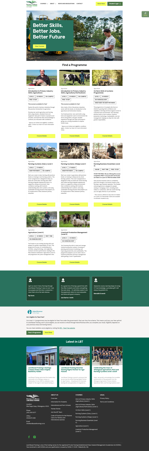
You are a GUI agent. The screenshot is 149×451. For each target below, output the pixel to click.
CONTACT (79, 3)
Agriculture (31, 88)
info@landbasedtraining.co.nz (35, 423)
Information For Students (59, 402)
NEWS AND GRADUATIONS (66, 3)
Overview (54, 398)
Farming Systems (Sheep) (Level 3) (87, 417)
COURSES (43, 3)
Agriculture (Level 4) (82, 426)
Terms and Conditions (107, 402)
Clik (87, 447)
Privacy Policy (104, 398)
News (30, 374)
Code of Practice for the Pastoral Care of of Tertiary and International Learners (61, 418)
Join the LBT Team (56, 412)
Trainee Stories (55, 409)
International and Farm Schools (61, 405)
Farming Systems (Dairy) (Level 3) (86, 413)
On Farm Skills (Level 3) (83, 410)
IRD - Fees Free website (67, 328)
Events (34, 374)
